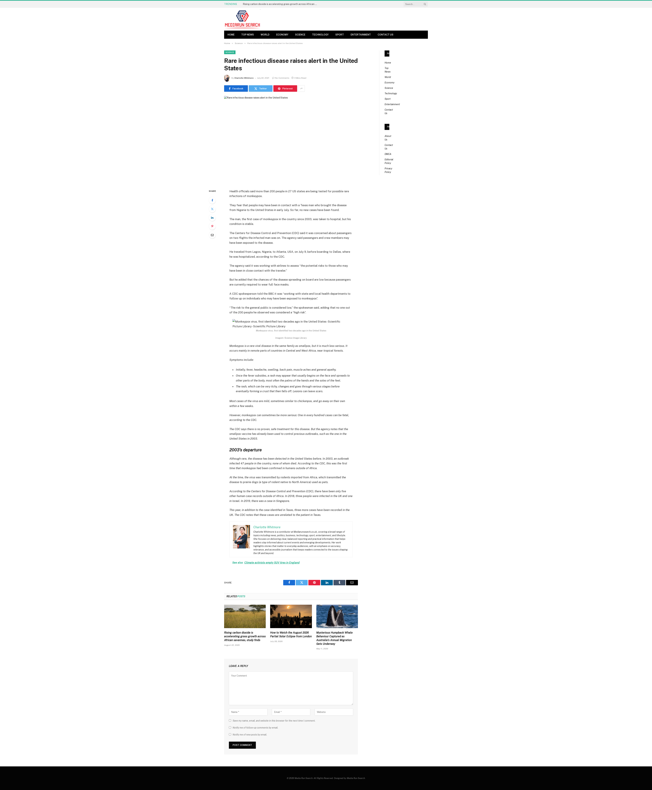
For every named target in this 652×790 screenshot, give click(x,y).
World (265, 34)
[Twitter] (212, 209)
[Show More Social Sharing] (301, 88)
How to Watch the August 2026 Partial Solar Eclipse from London (291, 634)
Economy (282, 34)
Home (231, 34)
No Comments (282, 78)
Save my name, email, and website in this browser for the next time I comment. (274, 720)
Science (300, 34)
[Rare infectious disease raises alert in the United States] (291, 139)
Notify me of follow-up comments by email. (255, 727)
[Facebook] (212, 200)
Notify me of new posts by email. (250, 734)
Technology (320, 34)
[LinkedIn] (212, 217)
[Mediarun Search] (242, 19)
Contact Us (385, 34)
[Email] (212, 235)
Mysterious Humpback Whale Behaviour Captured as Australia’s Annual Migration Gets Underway (334, 638)
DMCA (388, 154)
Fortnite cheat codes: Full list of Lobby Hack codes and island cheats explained (281, 4)
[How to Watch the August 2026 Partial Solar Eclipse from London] (291, 616)
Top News (247, 34)
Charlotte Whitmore (243, 78)
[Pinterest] (212, 226)
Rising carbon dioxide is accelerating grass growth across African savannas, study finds (245, 636)
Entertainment (361, 34)
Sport (339, 34)
